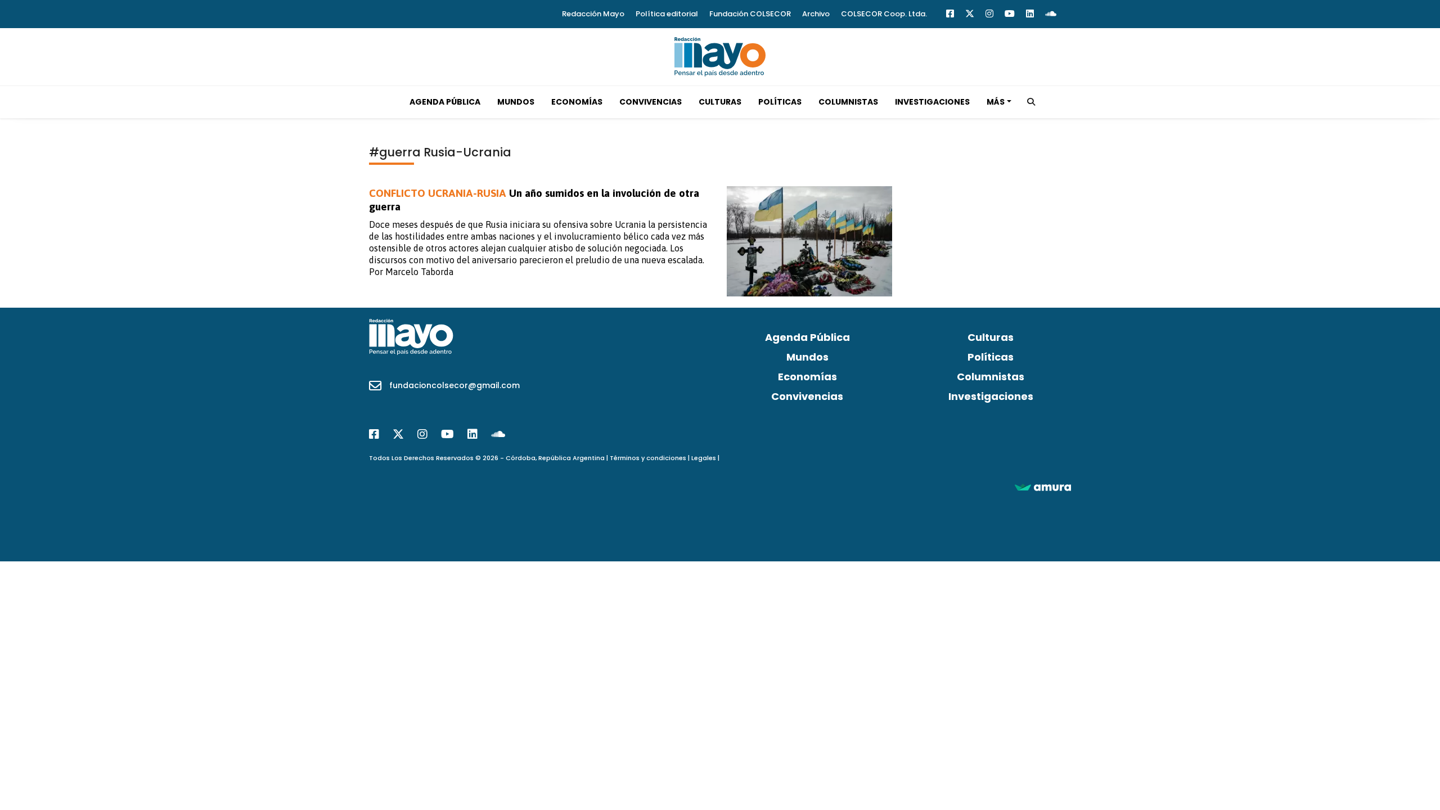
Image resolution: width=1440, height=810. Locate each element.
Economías (576, 101)
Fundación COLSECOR (750, 13)
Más (996, 101)
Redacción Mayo (593, 13)
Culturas (720, 101)
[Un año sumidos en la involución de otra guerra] (809, 241)
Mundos (515, 101)
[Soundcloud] (1050, 13)
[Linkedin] (1030, 13)
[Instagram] (989, 13)
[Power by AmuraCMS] (1043, 486)
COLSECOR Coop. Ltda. (884, 13)
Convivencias (650, 101)
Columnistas (848, 101)
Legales (703, 457)
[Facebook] (950, 13)
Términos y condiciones (648, 457)
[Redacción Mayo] (720, 56)
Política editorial (667, 13)
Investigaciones (932, 101)
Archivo (816, 13)
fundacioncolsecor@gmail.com (454, 385)
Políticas (780, 101)
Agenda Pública (445, 101)
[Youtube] (1010, 13)
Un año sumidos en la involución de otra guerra (534, 200)
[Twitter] (969, 13)
